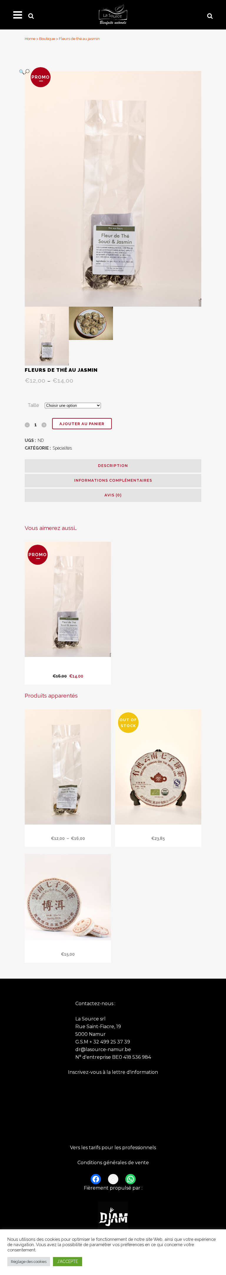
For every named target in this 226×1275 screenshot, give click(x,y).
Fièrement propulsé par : (113, 1188)
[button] (107, 72)
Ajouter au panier (81, 424)
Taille (33, 405)
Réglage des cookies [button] (28, 1261)
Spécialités (62, 448)
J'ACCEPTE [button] (67, 1261)
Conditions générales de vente (113, 1162)
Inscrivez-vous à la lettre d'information (113, 1072)
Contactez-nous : (95, 1003)
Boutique (47, 39)
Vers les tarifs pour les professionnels (113, 1147)
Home (30, 39)
